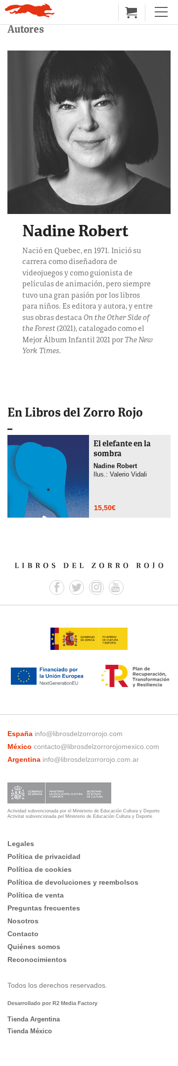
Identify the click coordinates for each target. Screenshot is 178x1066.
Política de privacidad (44, 856)
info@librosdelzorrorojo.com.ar (91, 759)
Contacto (23, 934)
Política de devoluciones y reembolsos (72, 882)
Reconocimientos (37, 959)
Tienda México (29, 1031)
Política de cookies (39, 869)
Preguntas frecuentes (43, 908)
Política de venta (35, 895)
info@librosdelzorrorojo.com (79, 734)
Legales (20, 844)
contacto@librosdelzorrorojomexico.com (96, 746)
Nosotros (23, 921)
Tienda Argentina (33, 1019)
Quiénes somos (33, 947)
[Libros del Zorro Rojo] (29, 10)
